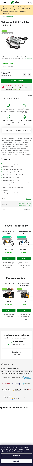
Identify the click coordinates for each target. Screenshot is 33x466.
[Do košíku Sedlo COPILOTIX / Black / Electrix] (24, 310)
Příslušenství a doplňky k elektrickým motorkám (24, 204)
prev (1, 246)
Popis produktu (8, 130)
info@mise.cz (18, 342)
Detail (8, 258)
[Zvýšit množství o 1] (29, 74)
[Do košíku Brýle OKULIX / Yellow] (8, 310)
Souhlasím (16, 461)
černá (7, 245)
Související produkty (21, 130)
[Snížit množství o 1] (24, 74)
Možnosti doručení (8, 66)
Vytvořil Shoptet (17, 399)
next (31, 246)
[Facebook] (15, 355)
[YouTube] (19, 355)
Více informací (28, 59)
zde (24, 451)
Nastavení (16, 455)
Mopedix (30, 95)
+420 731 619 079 (18, 345)
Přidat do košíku (16, 81)
